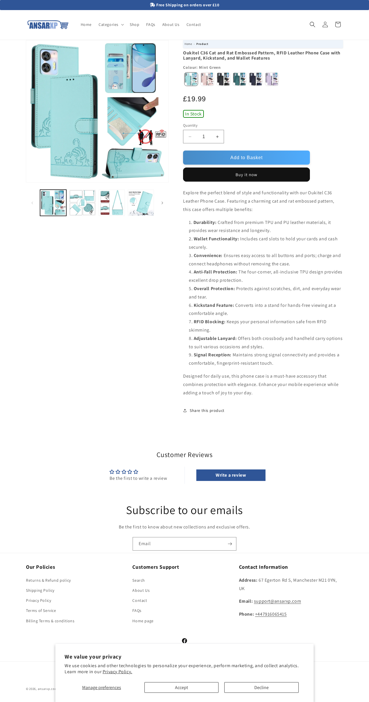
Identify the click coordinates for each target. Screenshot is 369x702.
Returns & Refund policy (48, 580)
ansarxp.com (48, 689)
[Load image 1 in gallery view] (53, 203)
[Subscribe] (229, 544)
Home (188, 44)
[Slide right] (162, 203)
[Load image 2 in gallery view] (82, 203)
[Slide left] (32, 203)
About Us (141, 590)
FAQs (136, 610)
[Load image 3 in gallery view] (112, 203)
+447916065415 (271, 614)
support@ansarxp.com (277, 601)
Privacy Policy (38, 600)
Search (138, 580)
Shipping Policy (40, 590)
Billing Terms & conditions (50, 620)
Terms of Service (41, 610)
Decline (261, 687)
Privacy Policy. (117, 672)
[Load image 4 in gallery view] (141, 203)
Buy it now (246, 174)
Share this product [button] (207, 410)
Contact (139, 600)
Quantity (190, 125)
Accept (181, 687)
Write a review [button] (231, 475)
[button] (110, 24)
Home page (142, 620)
